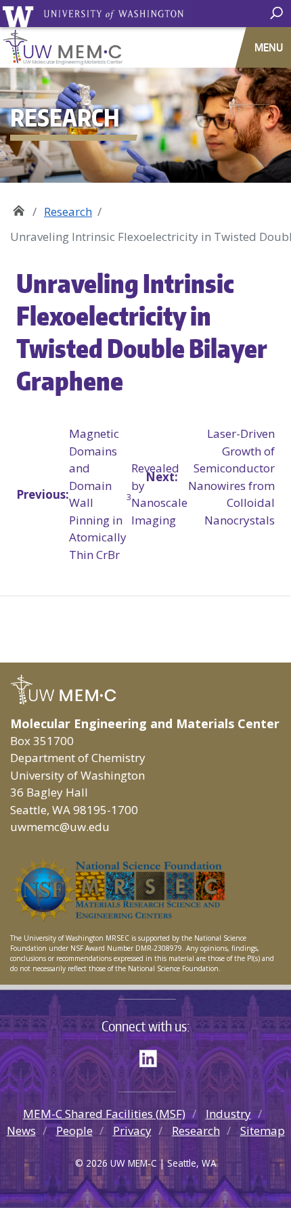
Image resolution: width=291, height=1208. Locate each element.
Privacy (132, 1130)
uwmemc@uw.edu (60, 826)
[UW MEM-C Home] (145, 47)
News (21, 1130)
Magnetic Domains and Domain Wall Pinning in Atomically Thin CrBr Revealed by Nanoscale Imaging (81, 494)
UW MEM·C (18, 206)
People (74, 1130)
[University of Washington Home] (97, 16)
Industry (228, 1113)
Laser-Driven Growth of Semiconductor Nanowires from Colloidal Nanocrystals (210, 477)
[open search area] (278, 13)
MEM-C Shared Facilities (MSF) (104, 1113)
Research (68, 211)
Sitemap (262, 1130)
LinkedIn (153, 1056)
